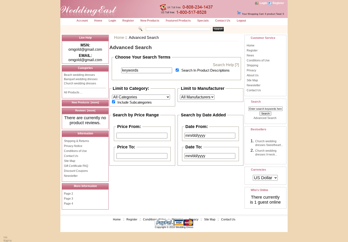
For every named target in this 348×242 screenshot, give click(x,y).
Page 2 (68, 193)
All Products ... (73, 92)
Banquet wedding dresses (81, 79)
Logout (241, 20)
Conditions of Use (75, 151)
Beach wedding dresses (79, 75)
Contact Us (222, 20)
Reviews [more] (85, 110)
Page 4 (68, 203)
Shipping (252, 65)
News (250, 55)
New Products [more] (85, 102)
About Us (253, 75)
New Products (149, 20)
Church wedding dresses (80, 83)
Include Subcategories (134, 102)
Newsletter (71, 176)
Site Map (69, 161)
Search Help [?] (226, 65)
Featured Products (178, 20)
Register (278, 3)
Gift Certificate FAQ (76, 166)
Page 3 (68, 198)
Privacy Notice (73, 146)
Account (82, 20)
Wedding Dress (184, 227)
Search (256, 101)
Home (98, 20)
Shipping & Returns (76, 141)
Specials (203, 20)
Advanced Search (265, 118)
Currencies (258, 169)
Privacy (251, 70)
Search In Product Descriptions (205, 70)
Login (263, 3)
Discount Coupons (76, 171)
